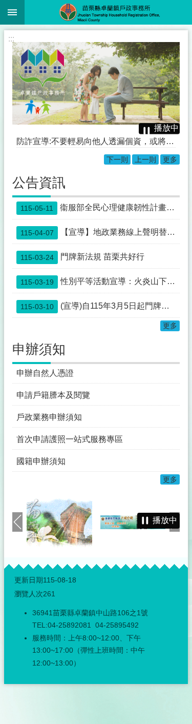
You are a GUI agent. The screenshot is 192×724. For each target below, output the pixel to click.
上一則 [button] (17, 522)
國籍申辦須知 (41, 461)
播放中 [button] (166, 128)
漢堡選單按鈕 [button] (12, 12)
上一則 (145, 159)
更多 (170, 159)
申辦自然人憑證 (45, 373)
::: (11, 38)
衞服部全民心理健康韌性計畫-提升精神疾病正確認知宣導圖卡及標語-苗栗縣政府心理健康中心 (100, 207)
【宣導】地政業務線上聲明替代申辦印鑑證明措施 (100, 232)
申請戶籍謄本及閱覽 (53, 395)
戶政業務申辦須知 (49, 417)
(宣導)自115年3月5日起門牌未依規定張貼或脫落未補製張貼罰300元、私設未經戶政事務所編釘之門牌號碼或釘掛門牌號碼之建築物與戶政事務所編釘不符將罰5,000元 (100, 306)
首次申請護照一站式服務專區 (69, 439)
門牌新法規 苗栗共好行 (82, 257)
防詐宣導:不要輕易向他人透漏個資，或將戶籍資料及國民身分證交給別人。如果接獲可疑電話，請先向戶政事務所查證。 (96, 141)
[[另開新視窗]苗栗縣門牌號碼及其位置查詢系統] (59, 522)
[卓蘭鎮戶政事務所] (96, 83)
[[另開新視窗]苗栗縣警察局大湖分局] (133, 522)
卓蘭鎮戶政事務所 (108, 12)
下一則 (117, 159)
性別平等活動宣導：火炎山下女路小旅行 (100, 281)
